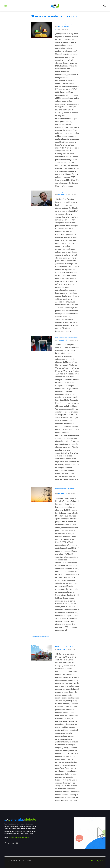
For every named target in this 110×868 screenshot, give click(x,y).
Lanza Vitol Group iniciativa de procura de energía (40, 636)
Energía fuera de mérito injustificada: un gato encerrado (66, 23)
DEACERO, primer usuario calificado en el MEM (64, 646)
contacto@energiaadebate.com (20, 837)
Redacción (61, 195)
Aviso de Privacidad (91, 861)
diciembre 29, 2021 (62, 29)
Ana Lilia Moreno (63, 26)
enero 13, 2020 (71, 195)
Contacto (102, 861)
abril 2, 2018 (71, 494)
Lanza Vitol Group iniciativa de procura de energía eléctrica (66, 337)
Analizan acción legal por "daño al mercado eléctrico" (65, 192)
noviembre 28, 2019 (73, 340)
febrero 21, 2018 (48, 639)
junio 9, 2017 (71, 649)
